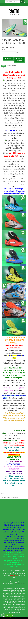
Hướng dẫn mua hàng (12, 65)
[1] (9, 53)
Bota (17, 617)
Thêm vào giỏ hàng (20, 59)
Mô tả (3, 65)
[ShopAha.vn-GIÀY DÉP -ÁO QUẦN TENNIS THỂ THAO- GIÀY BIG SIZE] (14, 12)
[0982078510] (3, 615)
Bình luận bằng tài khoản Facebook (10, 497)
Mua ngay (9, 58)
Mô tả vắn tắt (5, 68)
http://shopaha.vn (20, 584)
